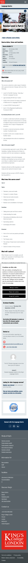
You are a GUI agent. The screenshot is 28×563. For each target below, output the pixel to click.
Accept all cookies (14, 296)
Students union (5, 496)
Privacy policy (17, 555)
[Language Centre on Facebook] (10, 426)
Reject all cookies (14, 292)
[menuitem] (14, 441)
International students (7, 447)
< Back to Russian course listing (11, 38)
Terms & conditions (6, 555)
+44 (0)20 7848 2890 (11, 347)
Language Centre (7, 6)
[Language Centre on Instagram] (14, 426)
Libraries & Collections (7, 477)
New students (5, 462)
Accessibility (20, 557)
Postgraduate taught (7, 443)
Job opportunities (6, 501)
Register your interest (8, 385)
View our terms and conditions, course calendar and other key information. (12, 392)
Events (3, 494)
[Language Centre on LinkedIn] (17, 426)
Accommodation (6, 479)
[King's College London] (14, 538)
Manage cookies (14, 287)
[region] (14, 281)
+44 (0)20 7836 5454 (7, 511)
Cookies (4, 560)
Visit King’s (4, 499)
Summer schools (6, 450)
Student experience (7, 452)
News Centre (5, 492)
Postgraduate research (7, 445)
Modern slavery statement (8, 557)
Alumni (3, 467)
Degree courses (6, 441)
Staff (3, 464)
